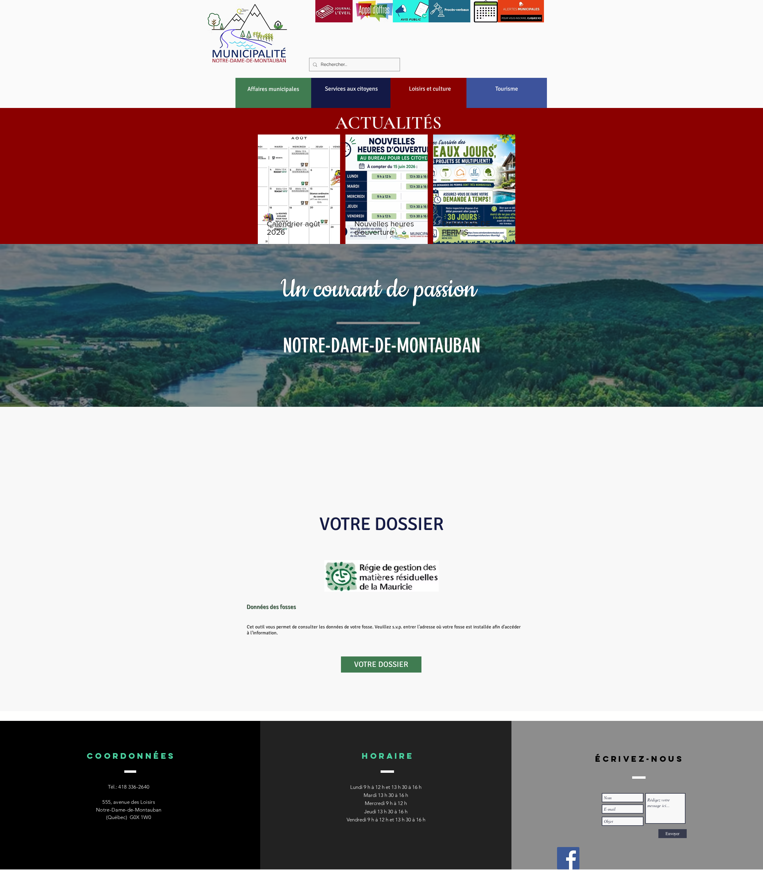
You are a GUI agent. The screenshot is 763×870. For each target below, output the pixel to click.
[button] (273, 89)
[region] (273, 103)
